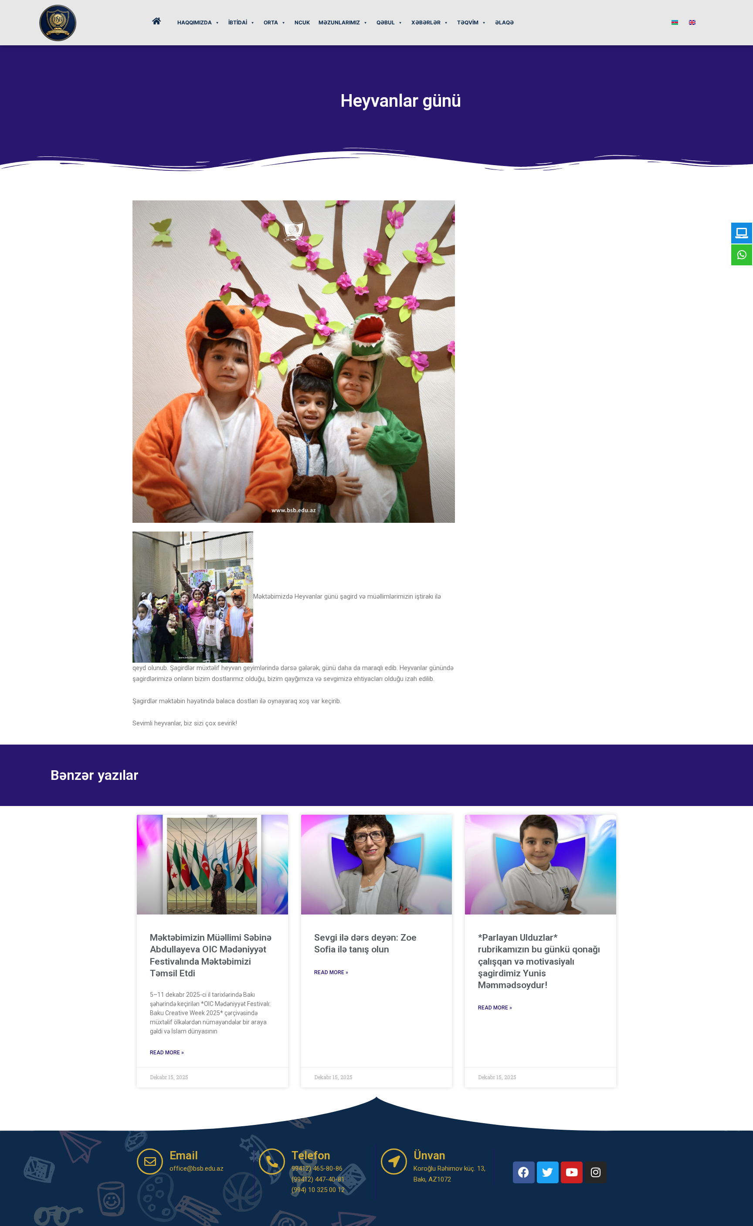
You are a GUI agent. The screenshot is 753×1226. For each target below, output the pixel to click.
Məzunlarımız (339, 22)
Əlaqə (504, 22)
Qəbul (385, 22)
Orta (271, 22)
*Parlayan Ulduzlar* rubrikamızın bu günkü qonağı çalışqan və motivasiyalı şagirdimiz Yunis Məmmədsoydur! (539, 961)
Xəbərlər (426, 22)
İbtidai (237, 22)
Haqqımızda (194, 22)
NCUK (302, 22)
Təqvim (467, 22)
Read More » (167, 1053)
